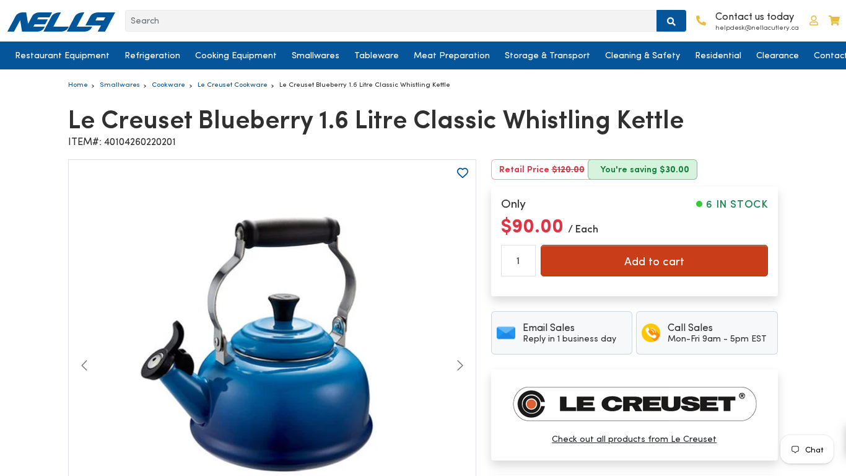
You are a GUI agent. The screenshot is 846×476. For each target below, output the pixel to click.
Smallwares (315, 55)
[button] (814, 21)
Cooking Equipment (236, 55)
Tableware (376, 55)
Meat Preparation (452, 55)
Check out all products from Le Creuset (634, 439)
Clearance (777, 55)
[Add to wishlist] (462, 173)
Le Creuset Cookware (233, 84)
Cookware (168, 84)
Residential (718, 55)
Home (78, 84)
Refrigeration (152, 55)
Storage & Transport (547, 55)
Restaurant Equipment (62, 55)
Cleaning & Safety (642, 55)
